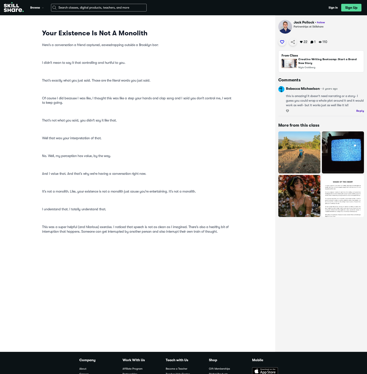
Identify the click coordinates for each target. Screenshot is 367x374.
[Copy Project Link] (293, 42)
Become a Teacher (176, 368)
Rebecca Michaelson (303, 89)
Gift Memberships (219, 368)
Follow (321, 22)
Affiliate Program (133, 368)
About (82, 368)
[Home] (14, 7)
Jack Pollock (304, 22)
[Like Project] (282, 42)
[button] (43, 7)
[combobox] (99, 7)
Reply (360, 110)
